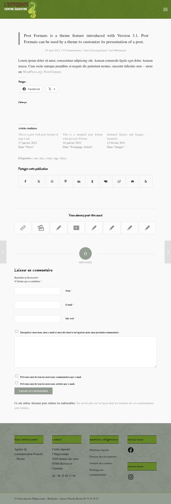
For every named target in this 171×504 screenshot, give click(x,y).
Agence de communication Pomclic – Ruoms (28, 454)
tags (56, 158)
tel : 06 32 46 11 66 (63, 476)
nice (41, 158)
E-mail (69, 304)
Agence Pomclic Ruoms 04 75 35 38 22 (79, 498)
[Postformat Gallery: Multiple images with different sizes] (3, 252)
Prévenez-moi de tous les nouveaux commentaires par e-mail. (51, 377)
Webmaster (120, 50)
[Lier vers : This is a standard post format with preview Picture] (94, 228)
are (36, 158)
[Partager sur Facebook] (25, 181)
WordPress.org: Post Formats (42, 71)
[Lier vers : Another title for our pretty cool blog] (76, 228)
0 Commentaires (72, 50)
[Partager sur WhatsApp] (52, 181)
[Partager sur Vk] (105, 181)
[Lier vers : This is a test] (111, 228)
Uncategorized (98, 50)
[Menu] (165, 9)
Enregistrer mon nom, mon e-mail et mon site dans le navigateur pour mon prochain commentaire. (69, 332)
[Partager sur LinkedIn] (79, 181)
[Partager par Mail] (132, 181)
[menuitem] (165, 9)
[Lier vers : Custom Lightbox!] (129, 228)
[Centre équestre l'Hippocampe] (20, 9)
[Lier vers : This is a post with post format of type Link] (22, 228)
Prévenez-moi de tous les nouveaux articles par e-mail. (47, 384)
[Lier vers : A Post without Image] (58, 228)
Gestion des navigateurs (103, 456)
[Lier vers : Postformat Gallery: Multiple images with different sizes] (40, 228)
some (49, 158)
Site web (69, 318)
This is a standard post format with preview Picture (83, 136)
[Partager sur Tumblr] (92, 181)
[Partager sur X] (38, 181)
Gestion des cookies (101, 463)
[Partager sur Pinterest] (65, 181)
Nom (68, 290)
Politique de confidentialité (98, 472)
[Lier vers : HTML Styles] (147, 228)
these (63, 158)
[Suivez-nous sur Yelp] (145, 181)
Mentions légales (99, 450)
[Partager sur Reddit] (119, 181)
